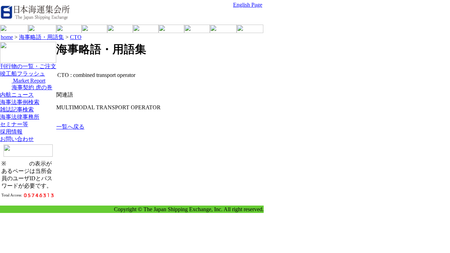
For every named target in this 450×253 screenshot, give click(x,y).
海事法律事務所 (19, 117)
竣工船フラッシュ (22, 74)
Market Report (28, 81)
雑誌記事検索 (17, 109)
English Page (247, 5)
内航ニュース (17, 95)
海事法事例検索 (19, 102)
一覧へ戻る (70, 127)
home (7, 37)
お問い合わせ (17, 139)
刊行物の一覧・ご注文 (28, 66)
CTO (76, 37)
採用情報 (11, 132)
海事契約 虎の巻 (32, 87)
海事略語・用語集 (41, 37)
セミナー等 (14, 124)
